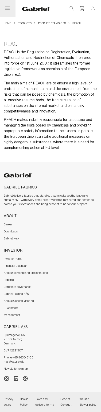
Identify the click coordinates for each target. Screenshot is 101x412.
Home (7, 23)
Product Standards (52, 23)
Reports (9, 280)
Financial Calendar (15, 266)
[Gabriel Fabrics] (33, 8)
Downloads (11, 231)
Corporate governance (17, 287)
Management (12, 315)
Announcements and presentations (26, 273)
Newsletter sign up (16, 369)
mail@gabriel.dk (14, 362)
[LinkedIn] (16, 378)
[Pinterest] (25, 378)
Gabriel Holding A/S (16, 294)
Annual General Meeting (19, 301)
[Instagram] (6, 378)
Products (24, 23)
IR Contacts (11, 308)
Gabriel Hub (11, 238)
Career (8, 224)
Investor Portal (13, 259)
